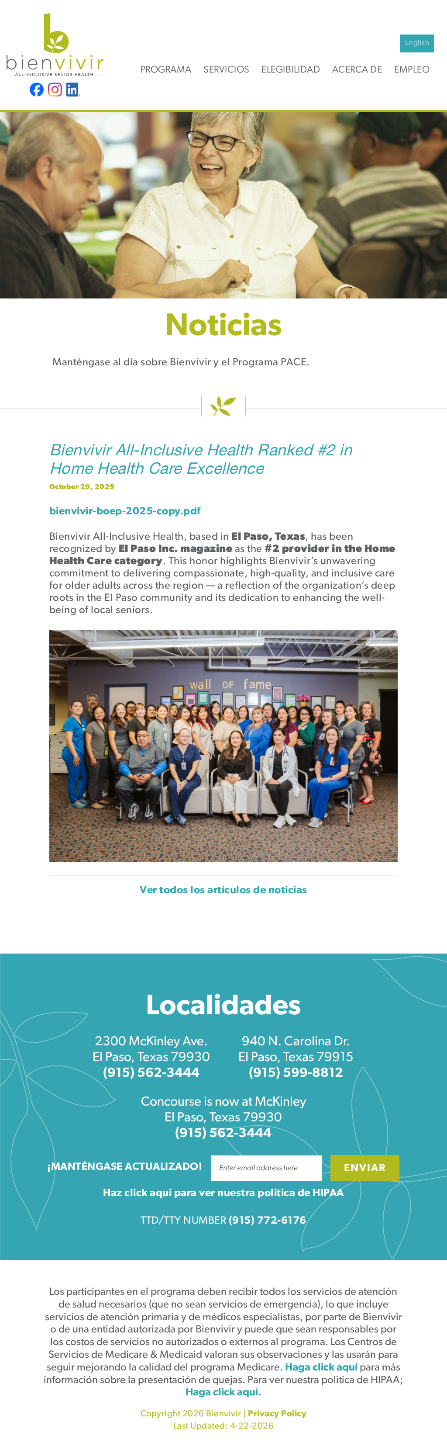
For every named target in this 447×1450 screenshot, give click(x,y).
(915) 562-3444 (151, 1073)
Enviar (365, 1168)
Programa (166, 70)
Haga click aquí (321, 1368)
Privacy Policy (277, 1414)
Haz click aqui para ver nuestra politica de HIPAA (223, 1193)
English (417, 43)
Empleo (412, 70)
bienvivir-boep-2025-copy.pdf (125, 511)
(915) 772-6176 (267, 1221)
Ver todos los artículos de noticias (223, 890)
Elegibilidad (290, 70)
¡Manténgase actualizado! (124, 1167)
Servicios (226, 70)
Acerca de (357, 70)
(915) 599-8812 (296, 1073)
